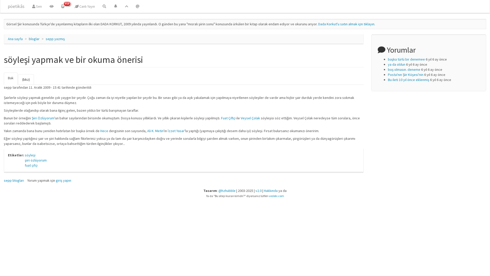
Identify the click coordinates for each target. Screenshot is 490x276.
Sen (38, 6)
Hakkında (271, 190)
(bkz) (26, 79)
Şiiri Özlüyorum (43, 118)
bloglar (34, 39)
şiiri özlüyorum (36, 160)
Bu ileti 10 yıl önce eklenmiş (408, 79)
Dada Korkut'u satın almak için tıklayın (346, 24)
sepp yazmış (55, 39)
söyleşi (30, 155)
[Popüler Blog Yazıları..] (126, 6)
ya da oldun (396, 64)
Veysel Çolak (250, 118)
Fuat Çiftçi (228, 118)
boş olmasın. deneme (404, 69)
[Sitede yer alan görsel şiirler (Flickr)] (51, 6)
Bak (13, 80)
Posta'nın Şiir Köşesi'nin (405, 74)
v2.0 (258, 190)
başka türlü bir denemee (406, 59)
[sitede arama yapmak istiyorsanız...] (104, 6)
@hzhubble (227, 190)
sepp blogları (14, 180)
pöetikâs (16, 6)
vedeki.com (276, 196)
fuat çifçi (31, 165)
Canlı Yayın (87, 6)
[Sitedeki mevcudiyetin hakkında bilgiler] (137, 6)
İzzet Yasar (176, 131)
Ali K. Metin (155, 131)
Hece (104, 131)
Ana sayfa (15, 39)
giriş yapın (63, 180)
